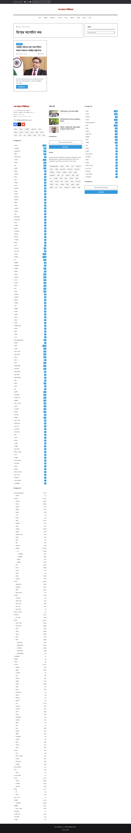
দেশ (15, 260)
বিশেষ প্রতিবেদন (17, 460)
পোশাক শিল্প (16, 429)
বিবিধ (15, 380)
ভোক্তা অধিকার (17, 480)
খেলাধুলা (16, 443)
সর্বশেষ (39, 18)
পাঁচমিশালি (16, 297)
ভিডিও (15, 386)
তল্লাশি (16, 311)
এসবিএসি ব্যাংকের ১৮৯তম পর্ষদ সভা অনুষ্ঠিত (69, 111)
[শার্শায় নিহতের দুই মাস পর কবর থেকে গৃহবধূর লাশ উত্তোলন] (54, 121)
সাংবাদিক (29, 135)
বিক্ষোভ (15, 323)
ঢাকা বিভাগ (16, 369)
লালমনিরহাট (16, 231)
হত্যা (39, 135)
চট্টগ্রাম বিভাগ (17, 366)
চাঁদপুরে (15, 191)
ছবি (15, 389)
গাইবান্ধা (16, 174)
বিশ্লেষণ (16, 412)
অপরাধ (83, 18)
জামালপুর (16, 237)
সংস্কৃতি (78, 18)
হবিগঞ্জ (15, 205)
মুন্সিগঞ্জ (15, 242)
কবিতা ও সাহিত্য (17, 452)
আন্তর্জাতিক (19, 44)
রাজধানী (16, 263)
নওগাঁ (15, 337)
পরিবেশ (15, 357)
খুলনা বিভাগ (16, 374)
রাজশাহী (16, 194)
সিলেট (15, 177)
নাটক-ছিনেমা (17, 449)
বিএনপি (15, 135)
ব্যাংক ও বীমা (17, 420)
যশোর (15, 245)
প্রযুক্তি (16, 308)
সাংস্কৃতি (16, 446)
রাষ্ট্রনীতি (52, 18)
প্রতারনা (16, 283)
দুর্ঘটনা (15, 360)
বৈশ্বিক (16, 271)
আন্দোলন (16, 314)
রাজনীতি (45, 18)
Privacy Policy (65, 829)
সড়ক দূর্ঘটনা (16, 463)
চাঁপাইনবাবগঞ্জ (17, 220)
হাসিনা (44, 135)
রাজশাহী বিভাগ (17, 377)
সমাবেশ (15, 317)
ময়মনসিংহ (16, 188)
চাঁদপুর (15, 222)
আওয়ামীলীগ (27, 129)
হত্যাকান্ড (16, 303)
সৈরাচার (34, 135)
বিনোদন (15, 440)
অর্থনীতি (71, 18)
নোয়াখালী (16, 208)
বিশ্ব (65, 18)
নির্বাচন (15, 286)
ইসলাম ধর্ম (16, 248)
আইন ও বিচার (17, 351)
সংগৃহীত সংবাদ (17, 397)
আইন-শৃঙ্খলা (17, 354)
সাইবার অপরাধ (17, 157)
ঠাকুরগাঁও (16, 234)
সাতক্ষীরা (16, 225)
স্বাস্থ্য (15, 291)
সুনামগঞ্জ (16, 211)
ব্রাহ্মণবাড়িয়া (17, 217)
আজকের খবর (33, 129)
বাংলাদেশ (59, 18)
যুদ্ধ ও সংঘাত (17, 474)
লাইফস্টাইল (16, 477)
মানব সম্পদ (16, 426)
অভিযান (15, 129)
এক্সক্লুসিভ (16, 148)
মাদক (24, 135)
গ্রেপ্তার (21, 132)
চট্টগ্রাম (32, 132)
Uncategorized (18, 340)
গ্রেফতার (26, 132)
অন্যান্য (16, 254)
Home (19, 27)
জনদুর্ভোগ (16, 265)
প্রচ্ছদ (15, 320)
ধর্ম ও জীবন (16, 251)
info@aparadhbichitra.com (24, 120)
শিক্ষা (15, 288)
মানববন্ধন (16, 294)
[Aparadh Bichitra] (65, 9)
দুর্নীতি (37, 132)
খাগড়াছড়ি (16, 240)
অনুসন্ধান (16, 277)
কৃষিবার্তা (16, 300)
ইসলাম (90, 18)
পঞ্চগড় (15, 185)
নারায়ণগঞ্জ (16, 197)
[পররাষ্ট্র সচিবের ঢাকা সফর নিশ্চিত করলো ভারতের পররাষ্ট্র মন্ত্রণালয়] (30, 66)
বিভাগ (15, 363)
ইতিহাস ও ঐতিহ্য (18, 472)
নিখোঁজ (15, 328)
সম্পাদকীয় (16, 409)
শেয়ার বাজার (16, 432)
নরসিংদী (16, 343)
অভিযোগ (20, 129)
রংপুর (15, 180)
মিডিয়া (15, 383)
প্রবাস (15, 437)
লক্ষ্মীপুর (15, 202)
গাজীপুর (15, 182)
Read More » (22, 87)
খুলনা (15, 214)
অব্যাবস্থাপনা (17, 151)
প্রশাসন (16, 348)
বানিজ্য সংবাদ (17, 423)
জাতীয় (15, 345)
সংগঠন (15, 280)
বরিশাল (15, 171)
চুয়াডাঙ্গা (16, 228)
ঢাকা (15, 165)
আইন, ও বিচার (17, 403)
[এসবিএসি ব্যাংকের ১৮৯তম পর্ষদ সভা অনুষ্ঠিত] (54, 113)
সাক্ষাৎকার (16, 415)
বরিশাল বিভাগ (17, 372)
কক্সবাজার (16, 200)
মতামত (15, 406)
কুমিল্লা (15, 132)
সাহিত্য (15, 334)
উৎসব (15, 455)
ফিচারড (15, 466)
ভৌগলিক (16, 268)
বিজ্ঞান (15, 331)
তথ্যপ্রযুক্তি (17, 483)
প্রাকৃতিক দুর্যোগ (17, 326)
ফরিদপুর (16, 469)
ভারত (20, 135)
